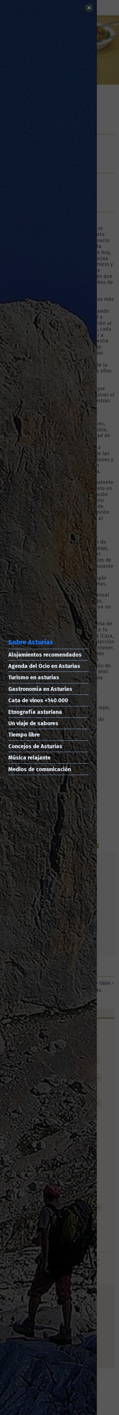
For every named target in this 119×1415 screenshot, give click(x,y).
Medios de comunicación (39, 769)
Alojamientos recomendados (45, 654)
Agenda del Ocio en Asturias (44, 666)
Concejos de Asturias (35, 746)
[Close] (89, 7)
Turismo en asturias (33, 677)
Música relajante (29, 757)
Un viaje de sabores (33, 723)
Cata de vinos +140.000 (38, 700)
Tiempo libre (24, 734)
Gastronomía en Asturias (40, 689)
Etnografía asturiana (35, 712)
